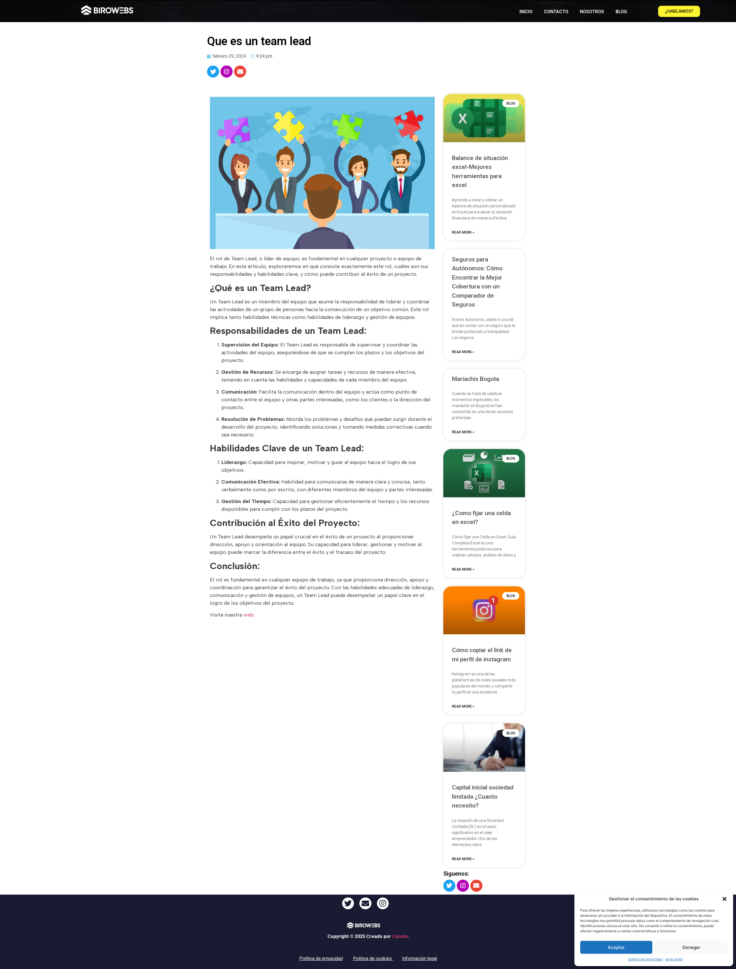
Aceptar (616, 947)
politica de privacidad (645, 959)
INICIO (526, 11)
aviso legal (674, 959)
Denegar (691, 947)
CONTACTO (556, 11)
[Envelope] (240, 72)
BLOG (621, 11)
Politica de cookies (372, 958)
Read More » (463, 232)
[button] (724, 899)
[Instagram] (227, 72)
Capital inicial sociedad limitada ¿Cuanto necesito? (482, 796)
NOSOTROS (592, 11)
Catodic (400, 936)
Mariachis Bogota (475, 378)
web (248, 615)
